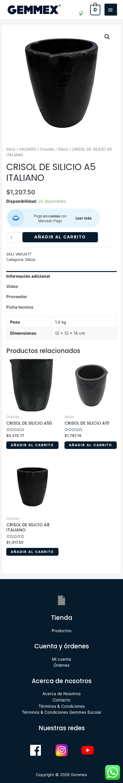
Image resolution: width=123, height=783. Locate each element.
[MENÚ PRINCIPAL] (110, 10)
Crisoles (47, 149)
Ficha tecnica (19, 307)
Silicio (63, 149)
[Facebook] (35, 750)
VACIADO (27, 149)
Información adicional (28, 276)
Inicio (11, 149)
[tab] (61, 276)
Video (12, 286)
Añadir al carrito (60, 237)
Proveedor (16, 296)
